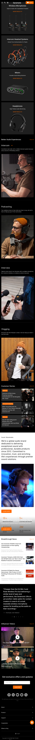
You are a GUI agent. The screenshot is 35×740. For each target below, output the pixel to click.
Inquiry (30, 2)
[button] (12, 616)
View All (32, 139)
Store (10, 2)
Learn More (6, 511)
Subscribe (17, 687)
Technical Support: (27, 738)
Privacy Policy (23, 699)
